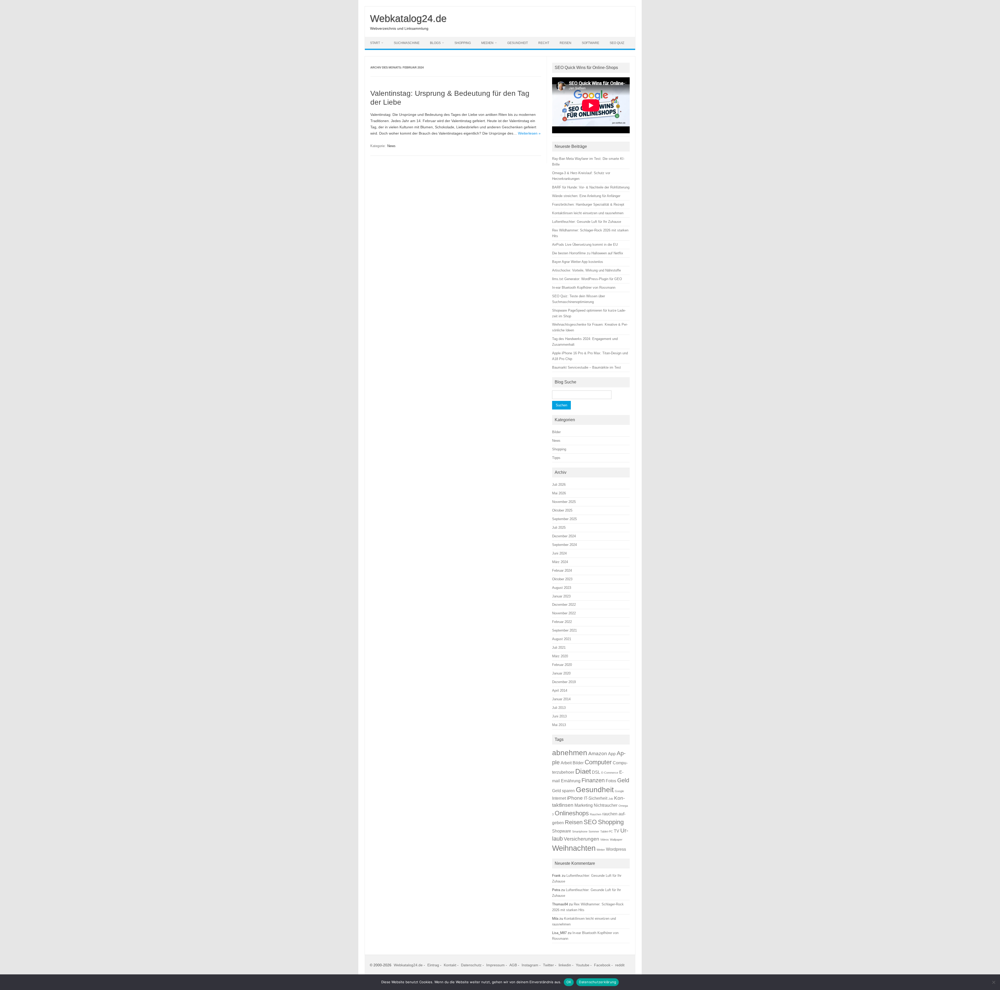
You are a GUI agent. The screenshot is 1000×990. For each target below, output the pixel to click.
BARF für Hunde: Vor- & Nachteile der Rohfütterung (590, 187)
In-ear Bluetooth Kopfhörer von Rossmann (583, 287)
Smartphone (580, 831)
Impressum (495, 965)
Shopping (462, 43)
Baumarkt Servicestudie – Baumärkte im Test (586, 367)
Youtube (582, 965)
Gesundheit (517, 43)
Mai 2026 (559, 493)
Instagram (530, 965)
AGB (513, 965)
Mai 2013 (559, 725)
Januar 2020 (561, 673)
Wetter (601, 849)
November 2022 (564, 613)
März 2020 (560, 656)
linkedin (565, 965)
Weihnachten (574, 848)
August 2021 (561, 639)
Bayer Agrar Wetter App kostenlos (577, 262)
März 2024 (560, 562)
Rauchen (595, 814)
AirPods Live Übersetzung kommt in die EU (585, 245)
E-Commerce (609, 772)
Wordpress (616, 849)
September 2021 (564, 630)
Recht (543, 43)
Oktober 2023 (562, 579)
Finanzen (593, 780)
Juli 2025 (559, 527)
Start (375, 43)
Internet (559, 798)
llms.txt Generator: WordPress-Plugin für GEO (587, 279)
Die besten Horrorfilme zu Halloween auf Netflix (587, 253)
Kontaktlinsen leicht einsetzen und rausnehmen (587, 213)
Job (610, 798)
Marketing (583, 805)
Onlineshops (572, 813)
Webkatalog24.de (408, 18)
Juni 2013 (559, 716)
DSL (596, 772)
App (612, 754)
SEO (590, 821)
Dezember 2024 (564, 536)
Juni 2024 (559, 553)
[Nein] (993, 982)
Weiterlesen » (529, 133)
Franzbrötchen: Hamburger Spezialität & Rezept (588, 204)
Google (619, 791)
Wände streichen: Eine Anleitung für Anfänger (586, 196)
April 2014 (559, 690)
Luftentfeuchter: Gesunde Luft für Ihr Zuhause (586, 222)
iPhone (575, 798)
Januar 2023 (561, 596)
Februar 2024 (562, 570)
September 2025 (564, 519)
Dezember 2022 (564, 605)
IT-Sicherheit (595, 798)
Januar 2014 (561, 699)
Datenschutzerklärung (597, 982)
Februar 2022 (562, 622)
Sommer (594, 831)
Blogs (435, 43)
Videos (604, 839)
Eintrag (433, 965)
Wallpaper (616, 839)
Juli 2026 (559, 485)
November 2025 (564, 502)
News (391, 146)
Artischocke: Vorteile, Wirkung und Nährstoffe (586, 270)
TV (616, 831)
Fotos (611, 781)
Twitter (548, 965)
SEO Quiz (617, 43)
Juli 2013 (559, 708)
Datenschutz (471, 965)
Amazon (597, 753)
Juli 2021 (559, 648)
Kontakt (450, 965)
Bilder (556, 432)
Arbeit (566, 763)
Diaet (583, 771)
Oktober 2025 (562, 510)
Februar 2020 (562, 665)
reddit (619, 965)
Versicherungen (581, 839)
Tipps (556, 458)
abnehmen (569, 753)
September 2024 (564, 545)
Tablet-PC (606, 831)
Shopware (561, 831)
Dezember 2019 (564, 682)
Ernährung (570, 781)
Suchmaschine (407, 43)
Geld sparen (563, 791)
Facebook (602, 965)
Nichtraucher (605, 805)
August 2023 (561, 588)
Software (590, 43)
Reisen (565, 43)
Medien (487, 43)
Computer (598, 762)
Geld (623, 780)
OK (568, 982)
